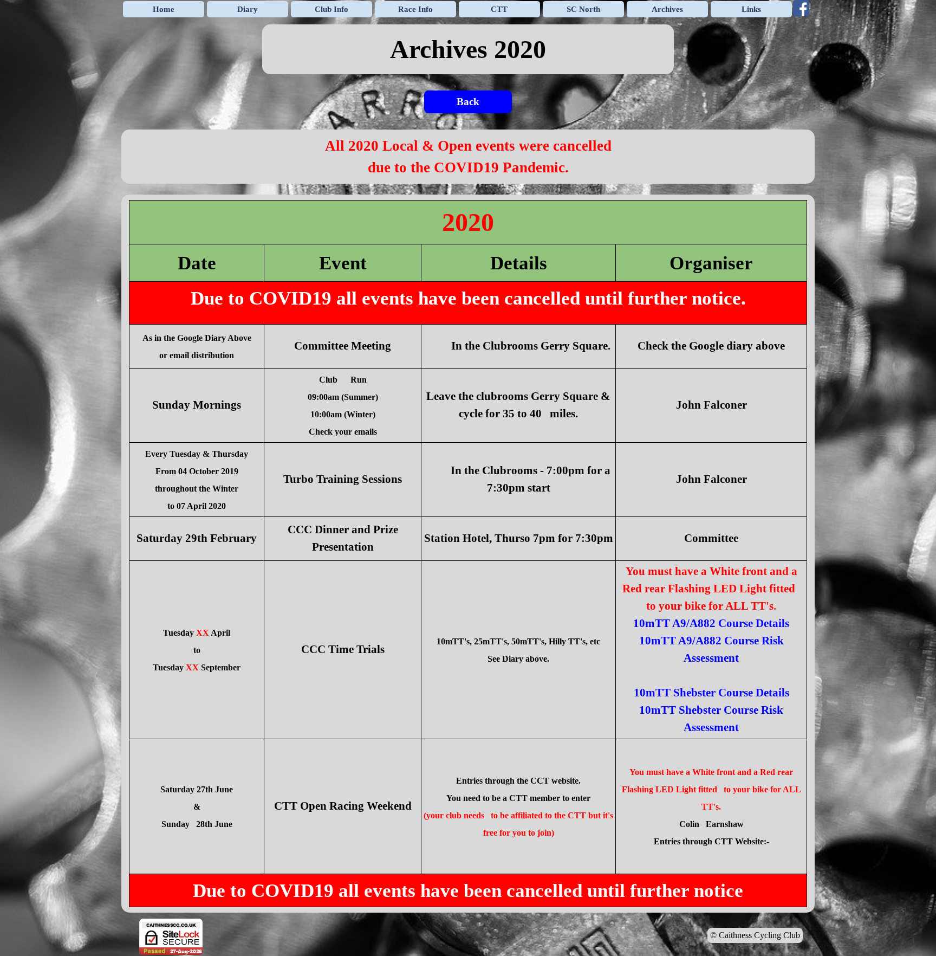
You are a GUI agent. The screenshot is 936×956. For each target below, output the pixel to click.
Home (163, 9)
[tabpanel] (468, 49)
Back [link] (468, 101)
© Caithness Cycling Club (755, 935)
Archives (667, 9)
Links (751, 9)
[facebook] (801, 8)
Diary (247, 9)
